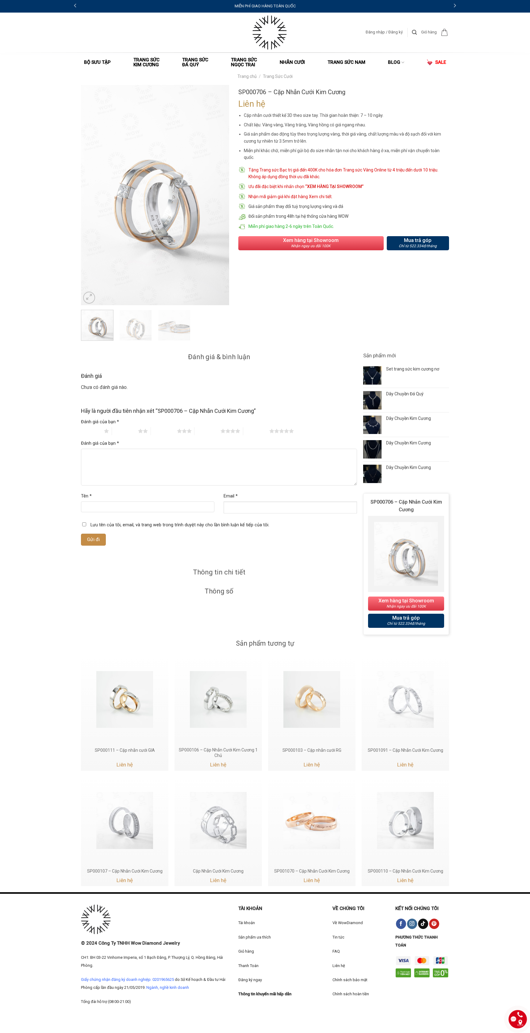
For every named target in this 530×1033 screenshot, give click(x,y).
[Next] (218, 195)
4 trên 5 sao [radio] (207, 430)
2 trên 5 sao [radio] (125, 430)
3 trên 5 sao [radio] (164, 430)
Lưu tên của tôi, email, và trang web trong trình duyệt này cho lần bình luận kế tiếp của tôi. (179, 525)
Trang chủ (247, 76)
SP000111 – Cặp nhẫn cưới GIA (125, 750)
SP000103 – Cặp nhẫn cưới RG (311, 750)
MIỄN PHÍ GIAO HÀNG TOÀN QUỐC (265, 6)
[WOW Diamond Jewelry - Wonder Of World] (269, 32)
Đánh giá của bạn (100, 421)
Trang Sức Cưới (278, 76)
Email (231, 496)
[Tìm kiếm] (414, 32)
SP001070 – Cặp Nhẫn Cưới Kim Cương (312, 871)
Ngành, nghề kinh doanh (167, 987)
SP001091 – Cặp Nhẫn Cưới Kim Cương (405, 750)
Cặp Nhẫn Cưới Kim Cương (218, 871)
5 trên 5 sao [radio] (256, 430)
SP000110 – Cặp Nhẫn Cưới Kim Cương (405, 871)
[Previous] (91, 195)
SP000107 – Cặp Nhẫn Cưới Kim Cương (125, 871)
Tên (86, 496)
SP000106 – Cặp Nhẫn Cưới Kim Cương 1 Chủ (218, 752)
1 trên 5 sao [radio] (91, 430)
